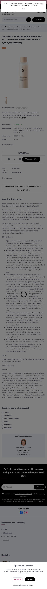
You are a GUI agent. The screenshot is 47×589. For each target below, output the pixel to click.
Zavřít (23, 9)
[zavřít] (42, 4)
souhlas (31, 569)
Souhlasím (30, 579)
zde (32, 585)
